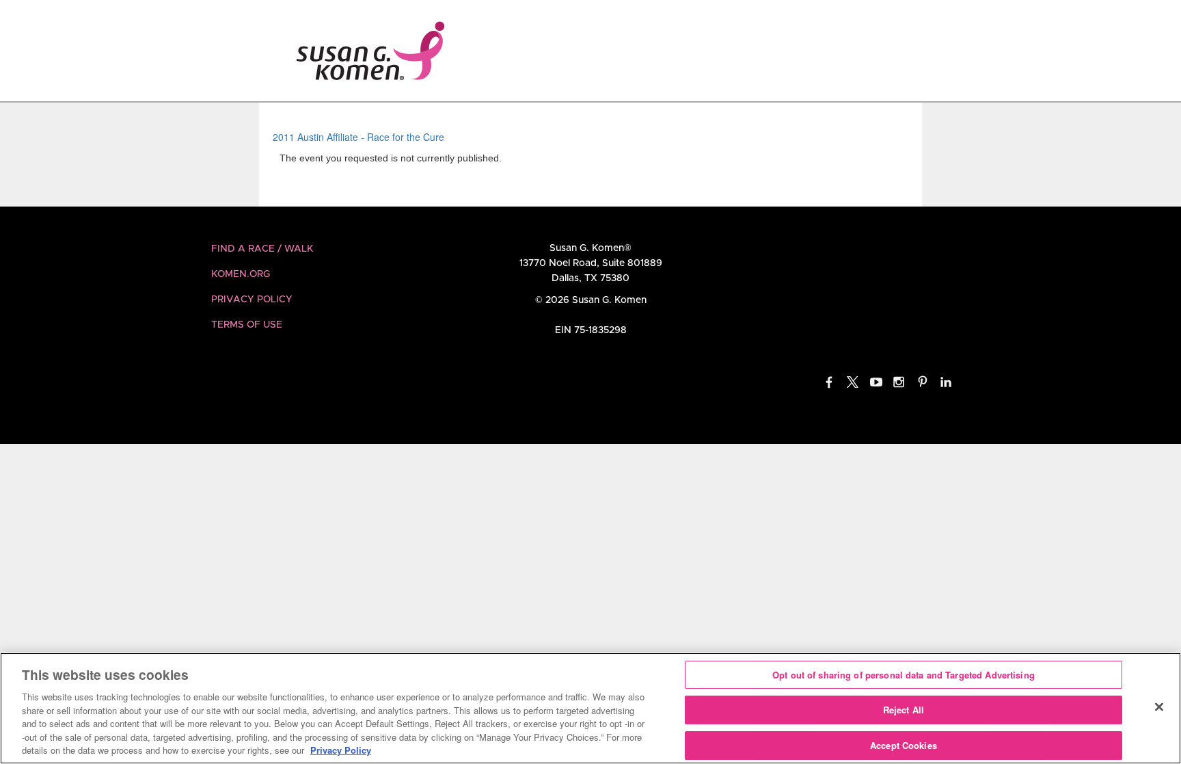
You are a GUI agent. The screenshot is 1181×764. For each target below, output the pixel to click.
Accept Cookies (903, 745)
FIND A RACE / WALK (262, 249)
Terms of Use (246, 325)
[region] (590, 708)
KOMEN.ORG (240, 274)
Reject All (903, 709)
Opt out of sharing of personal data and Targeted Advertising (903, 674)
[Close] (1159, 706)
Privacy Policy (252, 299)
